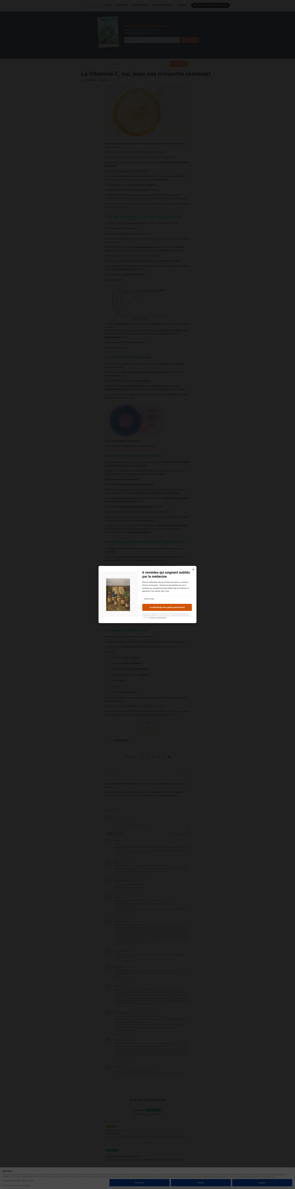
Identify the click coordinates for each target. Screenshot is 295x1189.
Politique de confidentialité (157, 617)
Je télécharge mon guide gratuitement (167, 607)
